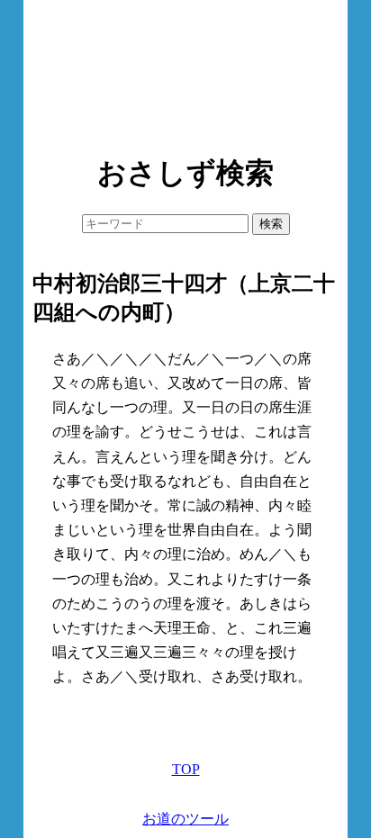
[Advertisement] (185, 72)
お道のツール (185, 818)
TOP (186, 769)
